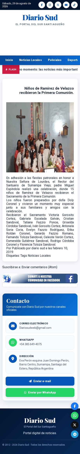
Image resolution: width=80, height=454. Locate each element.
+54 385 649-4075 (30, 344)
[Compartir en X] (74, 425)
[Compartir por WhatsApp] (74, 415)
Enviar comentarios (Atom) (39, 267)
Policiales (55, 60)
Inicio (9, 60)
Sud (40, 17)
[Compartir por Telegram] (74, 434)
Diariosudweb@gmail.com (35, 327)
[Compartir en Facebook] (74, 406)
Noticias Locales (30, 60)
